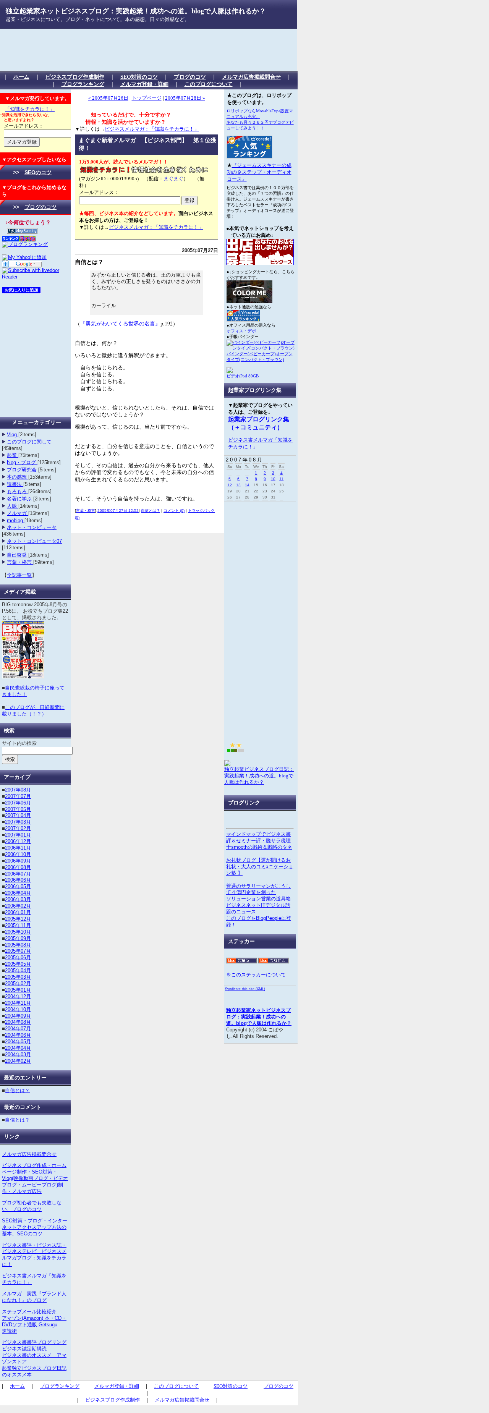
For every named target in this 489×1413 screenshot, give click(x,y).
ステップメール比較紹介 (29, 1311)
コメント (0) (174, 510)
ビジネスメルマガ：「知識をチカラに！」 (152, 129)
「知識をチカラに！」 (30, 109)
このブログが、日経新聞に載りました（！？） (33, 710)
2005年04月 (18, 970)
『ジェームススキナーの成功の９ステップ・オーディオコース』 (259, 172)
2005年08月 (18, 945)
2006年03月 (18, 899)
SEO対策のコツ (139, 77)
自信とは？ (17, 1090)
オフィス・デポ (241, 331)
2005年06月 (18, 957)
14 (247, 485)
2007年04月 (18, 815)
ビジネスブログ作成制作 (74, 77)
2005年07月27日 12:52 (118, 510)
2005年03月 (18, 977)
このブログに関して (29, 442)
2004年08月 (18, 1022)
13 (238, 485)
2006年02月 (18, 906)
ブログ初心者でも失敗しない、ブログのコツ (32, 1206)
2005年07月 (18, 951)
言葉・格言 (20, 562)
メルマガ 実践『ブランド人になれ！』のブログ (34, 1297)
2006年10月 (18, 854)
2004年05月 (18, 1041)
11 (281, 479)
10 (273, 479)
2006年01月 (18, 912)
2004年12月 (18, 996)
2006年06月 (18, 880)
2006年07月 (18, 874)
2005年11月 (18, 925)
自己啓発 (17, 555)
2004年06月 (18, 1035)
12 (229, 485)
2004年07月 (18, 1028)
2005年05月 (18, 964)
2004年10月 (18, 1009)
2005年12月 (18, 919)
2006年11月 (18, 848)
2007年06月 (18, 803)
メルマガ (17, 513)
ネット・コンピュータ (32, 527)
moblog (15, 520)
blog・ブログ (22, 462)
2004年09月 (18, 1016)
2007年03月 (18, 822)
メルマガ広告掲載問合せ (251, 77)
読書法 (15, 484)
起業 (12, 455)
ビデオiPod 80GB (243, 376)
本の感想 (17, 477)
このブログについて (209, 84)
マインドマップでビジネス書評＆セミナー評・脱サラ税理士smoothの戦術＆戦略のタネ (259, 840)
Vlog (12, 434)
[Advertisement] (143, 50)
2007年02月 (18, 828)
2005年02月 (18, 983)
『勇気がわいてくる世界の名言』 (120, 323)
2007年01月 (18, 835)
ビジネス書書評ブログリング (34, 1342)
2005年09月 (18, 938)
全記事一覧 (19, 575)
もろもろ (17, 491)
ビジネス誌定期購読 (24, 1348)
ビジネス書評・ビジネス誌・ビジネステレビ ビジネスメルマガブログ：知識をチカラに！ (34, 1254)
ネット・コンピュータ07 (34, 541)
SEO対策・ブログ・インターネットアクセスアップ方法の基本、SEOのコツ (34, 1227)
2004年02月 (18, 1061)
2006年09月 (18, 861)
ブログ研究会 (22, 470)
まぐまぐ (173, 178)
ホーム (21, 77)
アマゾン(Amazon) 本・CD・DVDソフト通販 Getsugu (34, 1321)
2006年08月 (18, 867)
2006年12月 (18, 841)
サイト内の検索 (19, 743)
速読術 (9, 1331)
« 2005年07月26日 (108, 98)
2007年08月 (18, 790)
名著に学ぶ (20, 499)
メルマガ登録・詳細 (144, 84)
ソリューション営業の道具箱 (258, 899)
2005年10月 (18, 932)
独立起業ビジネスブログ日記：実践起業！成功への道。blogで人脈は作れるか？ (259, 776)
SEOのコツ (38, 172)
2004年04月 (18, 1048)
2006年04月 (18, 893)
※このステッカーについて (256, 975)
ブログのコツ (190, 77)
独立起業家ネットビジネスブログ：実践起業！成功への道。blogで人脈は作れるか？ (136, 11)
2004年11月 (18, 1003)
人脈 (12, 506)
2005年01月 (18, 990)
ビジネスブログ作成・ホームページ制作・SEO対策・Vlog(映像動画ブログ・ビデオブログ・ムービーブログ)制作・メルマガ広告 (35, 1178)
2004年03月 (18, 1054)
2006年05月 (18, 886)
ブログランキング (83, 84)
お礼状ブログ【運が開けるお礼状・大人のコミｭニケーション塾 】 (259, 866)
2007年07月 (18, 796)
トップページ (147, 98)
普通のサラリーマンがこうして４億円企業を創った (258, 889)
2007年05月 (18, 809)
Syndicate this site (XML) (245, 989)
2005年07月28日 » (185, 98)
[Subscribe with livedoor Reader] (35, 277)
